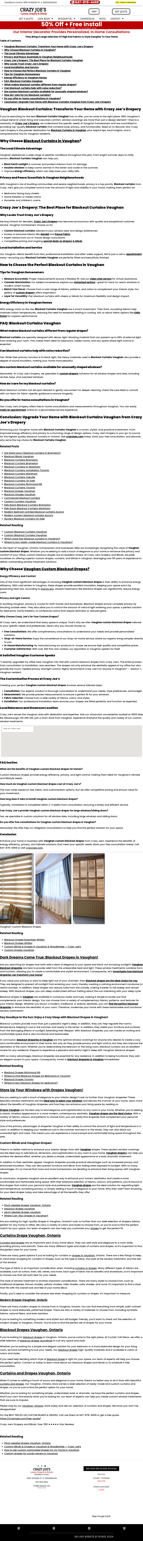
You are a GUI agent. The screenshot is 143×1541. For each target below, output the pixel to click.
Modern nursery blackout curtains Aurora (28, 515)
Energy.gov (47, 589)
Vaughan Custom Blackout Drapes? (56, 568)
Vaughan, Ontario (32, 1405)
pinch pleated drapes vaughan (22, 1212)
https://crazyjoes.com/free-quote (20, 1418)
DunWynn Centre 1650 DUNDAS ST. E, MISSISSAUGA (31, 2)
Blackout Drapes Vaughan (19, 491)
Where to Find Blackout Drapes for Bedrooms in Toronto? (37, 1076)
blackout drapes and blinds (36, 1340)
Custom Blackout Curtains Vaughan (25, 531)
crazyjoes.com (34, 847)
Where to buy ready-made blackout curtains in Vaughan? (38, 542)
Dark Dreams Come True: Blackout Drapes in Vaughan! (49, 957)
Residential (65, 18)
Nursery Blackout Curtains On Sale (24, 518)
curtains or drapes (86, 1268)
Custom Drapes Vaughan (19, 950)
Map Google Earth (101, 1516)
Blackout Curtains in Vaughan (68, 130)
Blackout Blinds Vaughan (19, 456)
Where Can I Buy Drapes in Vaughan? (26, 1215)
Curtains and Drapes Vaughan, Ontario (35, 1373)
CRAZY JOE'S (33, 9)
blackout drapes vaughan (19, 1208)
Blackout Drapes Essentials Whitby (24, 939)
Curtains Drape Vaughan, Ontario (30, 1235)
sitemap (101, 1474)
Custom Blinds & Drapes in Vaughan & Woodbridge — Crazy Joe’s (42, 946)
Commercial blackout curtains (22, 498)
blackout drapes (32, 1337)
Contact (115, 18)
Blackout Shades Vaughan (19, 494)
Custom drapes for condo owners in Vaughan (31, 1453)
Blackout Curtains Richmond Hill (23, 484)
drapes (95, 1228)
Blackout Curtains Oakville (19, 477)
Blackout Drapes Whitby (18, 943)
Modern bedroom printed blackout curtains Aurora (34, 511)
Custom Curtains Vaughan (20, 501)
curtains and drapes (12, 1384)
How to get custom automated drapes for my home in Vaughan (41, 1450)
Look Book (44, 18)
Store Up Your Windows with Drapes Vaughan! (41, 1090)
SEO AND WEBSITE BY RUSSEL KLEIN (93, 1536)
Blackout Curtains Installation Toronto (26, 470)
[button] (18, 1528)
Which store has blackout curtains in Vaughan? (32, 538)
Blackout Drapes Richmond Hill (22, 1072)
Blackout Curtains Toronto (19, 487)
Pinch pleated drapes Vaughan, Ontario (27, 1205)
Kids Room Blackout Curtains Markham (27, 508)
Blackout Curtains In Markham (22, 466)
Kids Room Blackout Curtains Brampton (27, 505)
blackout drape (56, 1359)
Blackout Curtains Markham (20, 473)
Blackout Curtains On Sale (19, 480)
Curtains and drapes (12, 1242)
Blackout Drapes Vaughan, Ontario (31, 1329)
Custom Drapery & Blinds (34, 13)
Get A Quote (26, 18)
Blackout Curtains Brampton (21, 460)
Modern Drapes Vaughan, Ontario (23, 1300)
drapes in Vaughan (83, 1255)
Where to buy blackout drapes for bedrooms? (31, 1083)
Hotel (102, 18)
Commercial (87, 18)
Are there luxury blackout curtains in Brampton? (32, 453)
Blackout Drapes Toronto (18, 1079)
